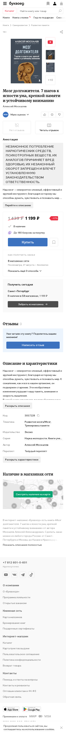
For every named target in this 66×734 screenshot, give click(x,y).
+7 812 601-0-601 (15, 562)
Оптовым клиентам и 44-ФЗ (19, 690)
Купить (28, 242)
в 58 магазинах (29, 295)
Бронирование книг (14, 622)
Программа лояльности (16, 597)
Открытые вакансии (15, 603)
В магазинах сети (18, 260)
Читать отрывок (49, 130)
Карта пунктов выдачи (16, 648)
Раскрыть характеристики (21, 459)
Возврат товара (12, 665)
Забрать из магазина (30, 304)
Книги (6, 17)
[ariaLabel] (61, 727)
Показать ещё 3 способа (23, 270)
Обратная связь (12, 696)
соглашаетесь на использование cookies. (29, 729)
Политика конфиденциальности (22, 659)
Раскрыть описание (17, 405)
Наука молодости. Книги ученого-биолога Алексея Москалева (44, 438)
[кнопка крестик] (38, 415)
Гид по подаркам (44, 17)
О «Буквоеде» (11, 591)
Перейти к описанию (18, 205)
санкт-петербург (18, 291)
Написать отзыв (33, 345)
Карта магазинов (12, 617)
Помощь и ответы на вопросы (20, 679)
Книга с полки (21, 17)
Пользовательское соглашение (21, 654)
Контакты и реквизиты (16, 685)
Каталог (9, 10)
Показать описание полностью (22, 544)
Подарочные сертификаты (18, 628)
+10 (50, 80)
